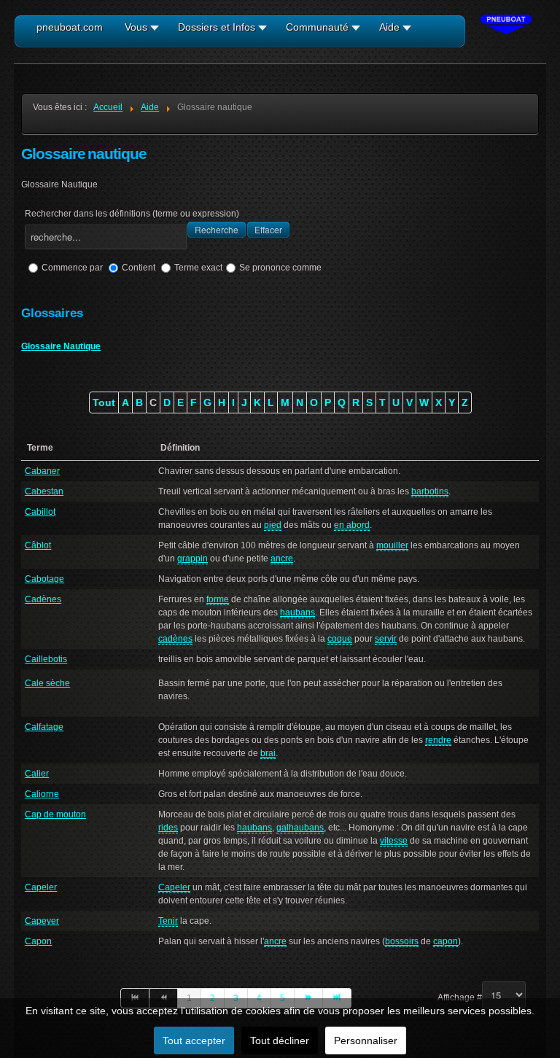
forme (217, 599)
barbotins (429, 491)
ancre (282, 558)
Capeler (41, 887)
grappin (192, 558)
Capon (38, 941)
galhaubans (300, 827)
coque (339, 639)
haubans (297, 612)
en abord (352, 525)
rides (168, 827)
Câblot (38, 545)
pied (272, 525)
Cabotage (44, 579)
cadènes (175, 639)
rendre (438, 740)
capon (445, 941)
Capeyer (42, 921)
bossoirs (402, 941)
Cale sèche (47, 683)
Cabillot (40, 512)
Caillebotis (46, 659)
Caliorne (42, 794)
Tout (104, 402)
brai (268, 753)
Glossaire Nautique (61, 346)
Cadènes (43, 599)
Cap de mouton (55, 814)
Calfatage (44, 727)
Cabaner (42, 471)
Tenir (168, 921)
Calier (37, 774)
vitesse (394, 841)
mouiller (392, 545)
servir (386, 639)
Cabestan (44, 491)
